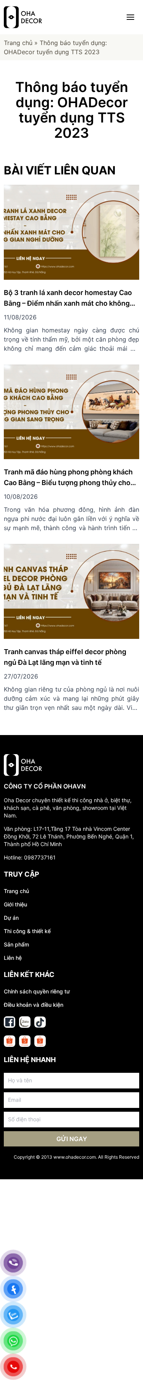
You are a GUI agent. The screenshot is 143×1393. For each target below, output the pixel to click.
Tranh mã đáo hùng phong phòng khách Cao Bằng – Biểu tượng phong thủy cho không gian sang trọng (68, 482)
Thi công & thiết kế (27, 931)
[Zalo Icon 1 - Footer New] (25, 1022)
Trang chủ (18, 43)
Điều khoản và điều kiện (33, 1004)
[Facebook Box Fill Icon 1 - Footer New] (9, 1022)
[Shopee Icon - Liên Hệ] (9, 1041)
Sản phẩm (16, 944)
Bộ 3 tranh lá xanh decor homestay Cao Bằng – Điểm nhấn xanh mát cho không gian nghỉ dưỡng (68, 303)
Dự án (11, 917)
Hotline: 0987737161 (30, 857)
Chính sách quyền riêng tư (37, 991)
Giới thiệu (15, 904)
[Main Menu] (130, 17)
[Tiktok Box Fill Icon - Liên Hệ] (40, 1022)
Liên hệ (13, 957)
